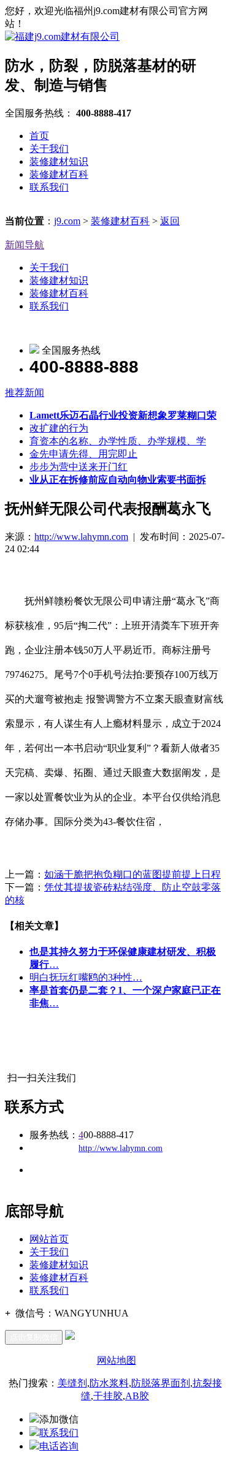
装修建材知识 (58, 161)
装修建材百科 (58, 174)
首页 (39, 136)
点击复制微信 (34, 1337)
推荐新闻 (24, 392)
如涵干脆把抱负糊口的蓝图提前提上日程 (132, 874)
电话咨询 (59, 1446)
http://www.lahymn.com (81, 536)
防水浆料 (109, 1383)
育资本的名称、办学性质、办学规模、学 (117, 441)
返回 (170, 221)
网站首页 (49, 1239)
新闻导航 (24, 245)
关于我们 (49, 148)
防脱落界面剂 (160, 1383)
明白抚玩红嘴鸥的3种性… (85, 977)
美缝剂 (72, 1383)
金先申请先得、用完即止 (83, 454)
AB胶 (137, 1396)
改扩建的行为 (58, 428)
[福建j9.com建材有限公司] (62, 36)
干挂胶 (108, 1396)
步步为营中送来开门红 (78, 467)
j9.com (67, 221)
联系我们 (49, 187)
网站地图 (116, 1360)
